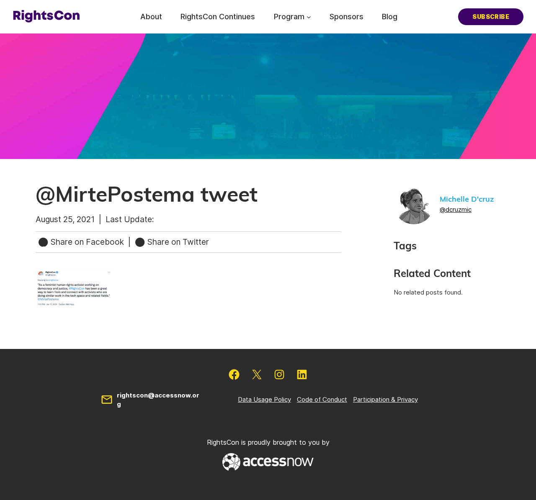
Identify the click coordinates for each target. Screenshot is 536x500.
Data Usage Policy (264, 399)
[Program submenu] (309, 16)
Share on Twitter (177, 242)
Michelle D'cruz (467, 199)
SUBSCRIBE (490, 16)
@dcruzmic (456, 209)
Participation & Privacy (385, 399)
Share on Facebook (87, 242)
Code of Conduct (322, 399)
